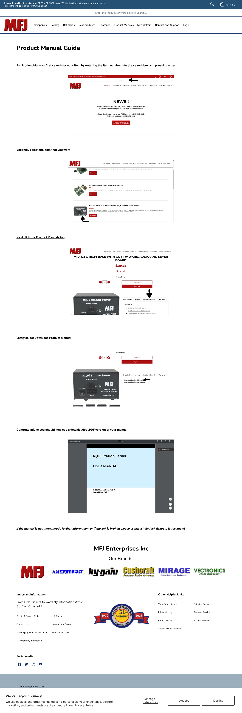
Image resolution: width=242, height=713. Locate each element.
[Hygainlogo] (103, 571)
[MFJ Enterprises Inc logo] (16, 25)
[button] (227, 4)
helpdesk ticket (153, 528)
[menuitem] (212, 4)
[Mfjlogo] (32, 572)
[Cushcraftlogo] (139, 572)
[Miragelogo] (174, 572)
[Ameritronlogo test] (68, 572)
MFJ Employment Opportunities (31, 632)
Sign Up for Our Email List (34, 5)
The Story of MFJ (60, 632)
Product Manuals (202, 620)
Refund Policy (165, 620)
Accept (184, 700)
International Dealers (62, 624)
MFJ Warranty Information (29, 640)
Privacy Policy (165, 612)
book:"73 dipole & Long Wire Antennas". (75, 3)
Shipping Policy (201, 604)
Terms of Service (202, 612)
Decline (218, 700)
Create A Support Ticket (28, 616)
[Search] (212, 4)
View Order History (167, 604)
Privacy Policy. (84, 705)
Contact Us (22, 624)
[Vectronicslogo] (210, 571)
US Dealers (57, 616)
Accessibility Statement (170, 628)
